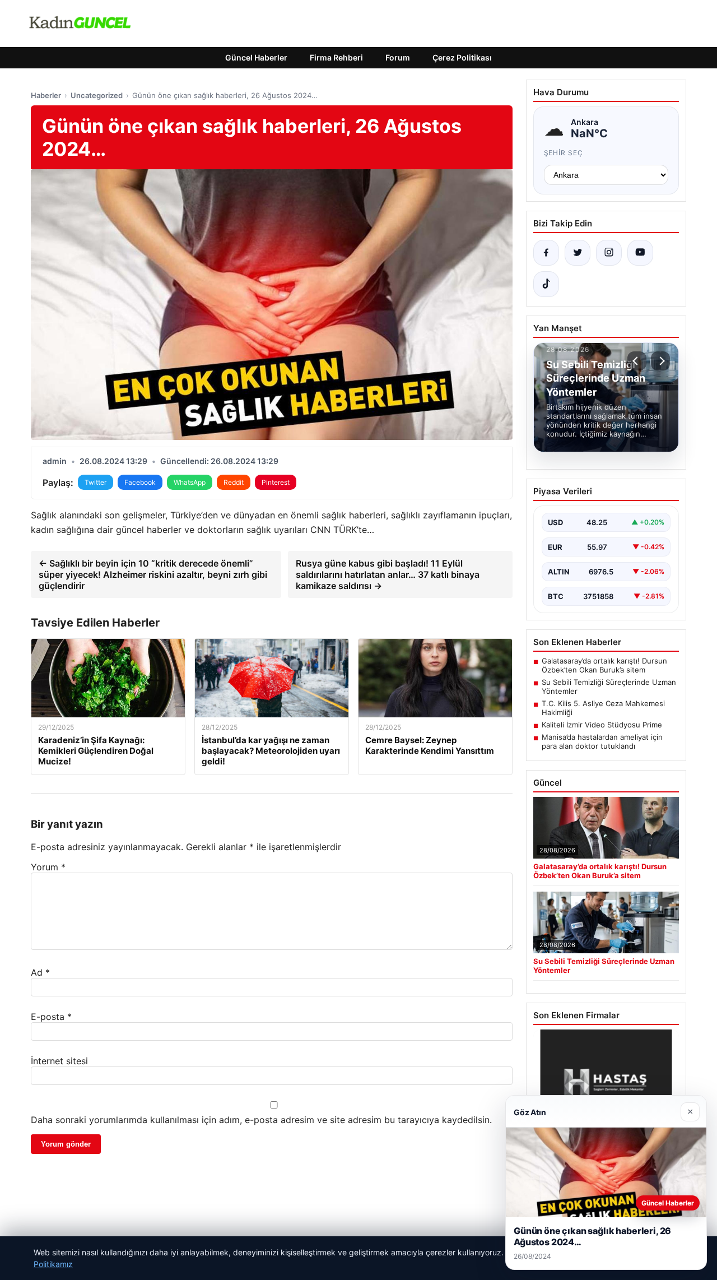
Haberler (46, 95)
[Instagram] (609, 253)
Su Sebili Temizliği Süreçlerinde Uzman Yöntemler (609, 686)
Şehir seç (564, 153)
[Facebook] (546, 253)
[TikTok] (546, 284)
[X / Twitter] (577, 253)
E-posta (51, 1016)
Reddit (234, 482)
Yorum (48, 867)
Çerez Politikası (462, 57)
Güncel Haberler (256, 57)
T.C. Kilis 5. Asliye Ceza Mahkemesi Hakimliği (603, 708)
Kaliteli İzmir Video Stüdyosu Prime (602, 724)
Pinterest (276, 482)
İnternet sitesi (59, 1060)
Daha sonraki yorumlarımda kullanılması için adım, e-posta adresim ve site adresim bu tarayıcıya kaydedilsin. (261, 1119)
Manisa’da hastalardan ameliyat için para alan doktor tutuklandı (602, 741)
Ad (40, 972)
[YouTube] (640, 253)
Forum (397, 57)
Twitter (95, 482)
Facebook (140, 482)
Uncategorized (97, 95)
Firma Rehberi (336, 57)
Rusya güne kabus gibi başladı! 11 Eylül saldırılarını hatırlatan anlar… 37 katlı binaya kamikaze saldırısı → (387, 574)
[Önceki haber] (636, 360)
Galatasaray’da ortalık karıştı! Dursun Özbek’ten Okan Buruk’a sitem (604, 665)
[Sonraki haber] (660, 360)
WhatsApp (190, 482)
